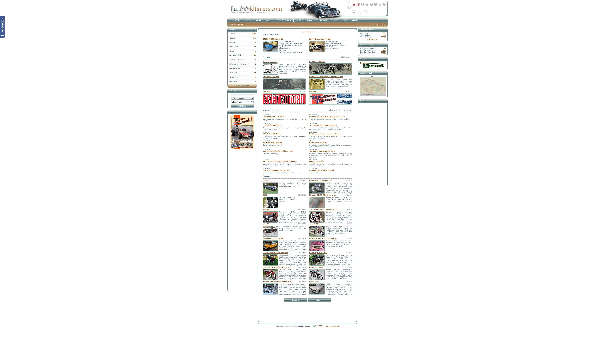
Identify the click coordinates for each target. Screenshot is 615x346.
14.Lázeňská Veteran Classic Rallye (323, 125)
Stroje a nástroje (243, 64)
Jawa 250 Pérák (315, 224)
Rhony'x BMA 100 (316, 267)
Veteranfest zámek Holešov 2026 (322, 151)
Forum (258, 20)
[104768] (317, 294)
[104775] (317, 265)
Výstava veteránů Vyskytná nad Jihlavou (325, 134)
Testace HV (311, 20)
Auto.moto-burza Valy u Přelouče (322, 170)
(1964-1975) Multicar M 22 (273, 39)
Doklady (243, 77)
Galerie (269, 20)
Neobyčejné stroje (270, 62)
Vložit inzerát (242, 86)
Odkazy (248, 20)
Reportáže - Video (284, 20)
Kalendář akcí (270, 110)
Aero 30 (266, 224)
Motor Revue (314, 91)
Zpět (319, 300)
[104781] (317, 222)
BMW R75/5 (267, 209)
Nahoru (295, 300)
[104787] (270, 193)
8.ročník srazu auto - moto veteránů (276, 170)
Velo (243, 42)
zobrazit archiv (346, 57)
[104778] (270, 251)
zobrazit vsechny (334, 110)
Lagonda (266, 180)
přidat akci (348, 110)
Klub (344, 20)
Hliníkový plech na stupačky (320, 180)
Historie (335, 20)
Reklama (328, 326)
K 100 (265, 195)
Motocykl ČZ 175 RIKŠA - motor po (322, 195)
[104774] (270, 280)
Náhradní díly (243, 55)
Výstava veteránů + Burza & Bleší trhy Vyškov (327, 116)
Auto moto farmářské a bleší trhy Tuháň (278, 151)
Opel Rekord (314, 281)
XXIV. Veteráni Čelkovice (272, 134)
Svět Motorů (267, 91)
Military (243, 47)
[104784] (270, 208)
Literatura (243, 68)
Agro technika (243, 60)
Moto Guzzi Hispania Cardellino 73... (277, 267)
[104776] (270, 265)
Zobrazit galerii (373, 39)
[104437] (317, 251)
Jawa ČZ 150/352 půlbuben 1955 (275, 253)
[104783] (270, 222)
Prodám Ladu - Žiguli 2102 (273, 238)
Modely (243, 81)
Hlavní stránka (237, 24)
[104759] (270, 294)
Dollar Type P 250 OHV (318, 253)
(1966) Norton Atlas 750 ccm (320, 39)
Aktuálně (267, 57)
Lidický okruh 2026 (316, 161)
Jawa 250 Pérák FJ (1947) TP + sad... (323, 209)
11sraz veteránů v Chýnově (273, 116)
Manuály (323, 20)
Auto (243, 34)
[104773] (317, 280)
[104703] (317, 236)
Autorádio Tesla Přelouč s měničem (323, 238)
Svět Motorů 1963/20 (271, 77)
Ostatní (243, 73)
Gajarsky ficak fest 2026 (272, 142)
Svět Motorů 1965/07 (317, 62)
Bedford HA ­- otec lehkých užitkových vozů (326, 77)
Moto (243, 38)
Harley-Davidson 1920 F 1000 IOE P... (277, 281)
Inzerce (267, 176)
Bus (243, 51)
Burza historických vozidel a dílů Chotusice (280, 161)
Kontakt (355, 20)
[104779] (270, 236)
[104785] (317, 208)
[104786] (317, 193)
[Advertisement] (307, 310)
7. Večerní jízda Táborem (272, 125)
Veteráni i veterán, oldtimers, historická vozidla (255, 8)
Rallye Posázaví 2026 (317, 142)
